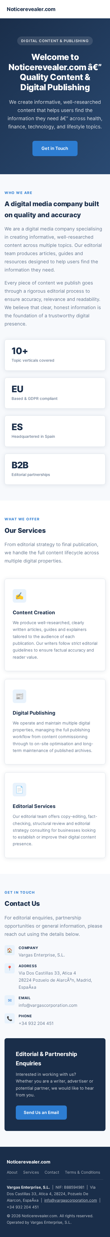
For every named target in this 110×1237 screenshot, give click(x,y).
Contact (52, 1172)
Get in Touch (54, 148)
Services (31, 1172)
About (12, 1172)
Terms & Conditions (82, 1172)
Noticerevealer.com (31, 9)
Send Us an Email (41, 1112)
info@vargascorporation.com (70, 1200)
